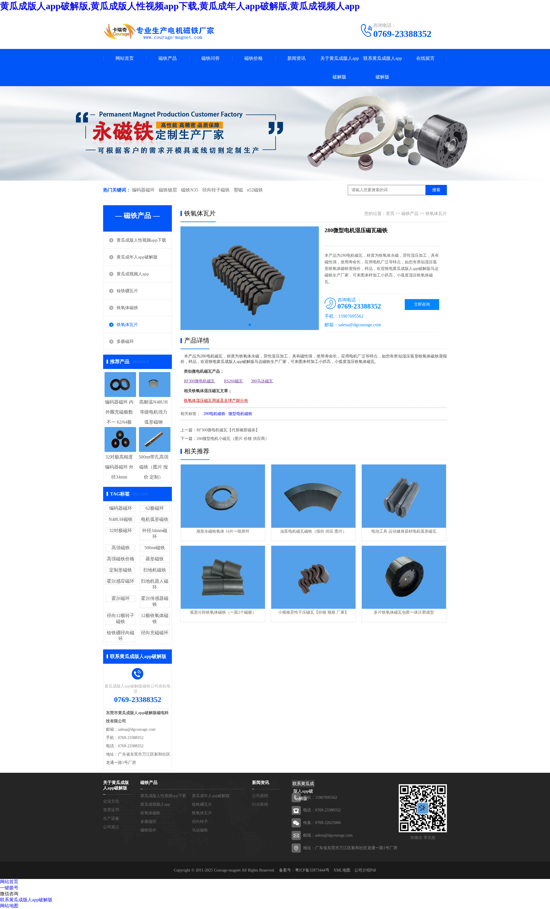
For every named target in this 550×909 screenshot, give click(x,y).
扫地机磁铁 (154, 570)
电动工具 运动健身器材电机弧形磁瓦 (404, 531)
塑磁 (238, 189)
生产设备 (111, 818)
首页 (390, 213)
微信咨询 (9, 893)
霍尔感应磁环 (120, 581)
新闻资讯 (296, 58)
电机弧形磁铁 (154, 519)
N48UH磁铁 (121, 519)
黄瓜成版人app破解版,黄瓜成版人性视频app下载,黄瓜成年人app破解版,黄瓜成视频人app (180, 6)
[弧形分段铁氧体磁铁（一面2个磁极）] (223, 577)
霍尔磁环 (120, 598)
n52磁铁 (255, 189)
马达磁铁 (200, 830)
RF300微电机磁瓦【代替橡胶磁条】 (228, 430)
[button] (250, 325)
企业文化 (111, 801)
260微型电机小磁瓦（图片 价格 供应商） (233, 438)
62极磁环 (155, 508)
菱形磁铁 (155, 558)
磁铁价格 (253, 58)
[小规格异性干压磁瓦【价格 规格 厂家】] (313, 577)
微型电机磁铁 (240, 414)
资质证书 (111, 810)
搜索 (436, 190)
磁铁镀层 (168, 189)
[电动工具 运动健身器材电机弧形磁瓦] (404, 496)
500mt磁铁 (154, 547)
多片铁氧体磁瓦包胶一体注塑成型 (404, 612)
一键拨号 (9, 887)
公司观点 (111, 827)
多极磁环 (125, 341)
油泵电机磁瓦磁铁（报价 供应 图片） (313, 531)
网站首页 (124, 58)
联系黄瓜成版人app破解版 (382, 67)
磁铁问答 (210, 58)
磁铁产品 (167, 58)
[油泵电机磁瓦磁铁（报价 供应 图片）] (313, 496)
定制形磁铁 (120, 570)
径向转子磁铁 (216, 189)
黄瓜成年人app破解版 (137, 257)
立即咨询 (422, 304)
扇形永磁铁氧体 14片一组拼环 (223, 531)
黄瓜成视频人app (133, 274)
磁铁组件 (148, 830)
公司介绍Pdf (365, 870)
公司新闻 (260, 796)
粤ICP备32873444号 (312, 870)
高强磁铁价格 (120, 558)
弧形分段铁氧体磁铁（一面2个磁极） (223, 612)
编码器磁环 (143, 189)
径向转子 (200, 821)
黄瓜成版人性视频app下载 (141, 240)
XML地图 (341, 870)
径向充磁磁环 (154, 632)
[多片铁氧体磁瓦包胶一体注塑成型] (404, 577)
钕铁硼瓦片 (127, 290)
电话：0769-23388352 (322, 810)
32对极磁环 (120, 530)
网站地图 (9, 905)
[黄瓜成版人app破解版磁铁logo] (159, 31)
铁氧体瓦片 (127, 324)
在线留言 (425, 58)
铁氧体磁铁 (127, 307)
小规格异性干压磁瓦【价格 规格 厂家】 (313, 612)
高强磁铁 (120, 547)
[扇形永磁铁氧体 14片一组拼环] (223, 496)
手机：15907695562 (320, 797)
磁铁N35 (189, 189)
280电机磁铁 (214, 414)
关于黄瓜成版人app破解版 (339, 67)
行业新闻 (260, 804)
